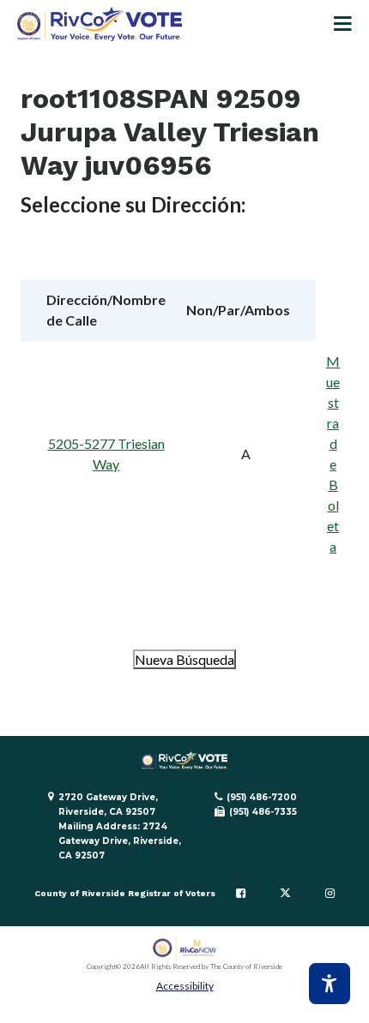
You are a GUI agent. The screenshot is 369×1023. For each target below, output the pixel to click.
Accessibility (185, 985)
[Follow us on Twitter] (285, 893)
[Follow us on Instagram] (330, 893)
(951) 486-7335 (263, 811)
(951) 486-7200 (262, 797)
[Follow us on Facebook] (240, 893)
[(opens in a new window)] (185, 948)
